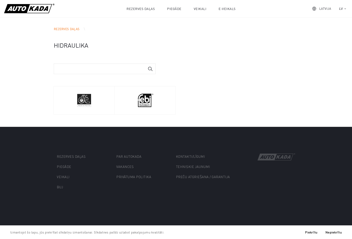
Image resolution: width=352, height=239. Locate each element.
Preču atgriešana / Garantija (203, 177)
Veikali (200, 9)
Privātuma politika (133, 177)
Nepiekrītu (334, 232)
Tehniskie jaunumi (193, 166)
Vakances (125, 166)
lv (341, 8)
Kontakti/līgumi (190, 156)
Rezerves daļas (140, 9)
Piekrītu (311, 232)
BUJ (60, 187)
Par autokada (128, 156)
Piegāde (174, 9)
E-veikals (227, 9)
